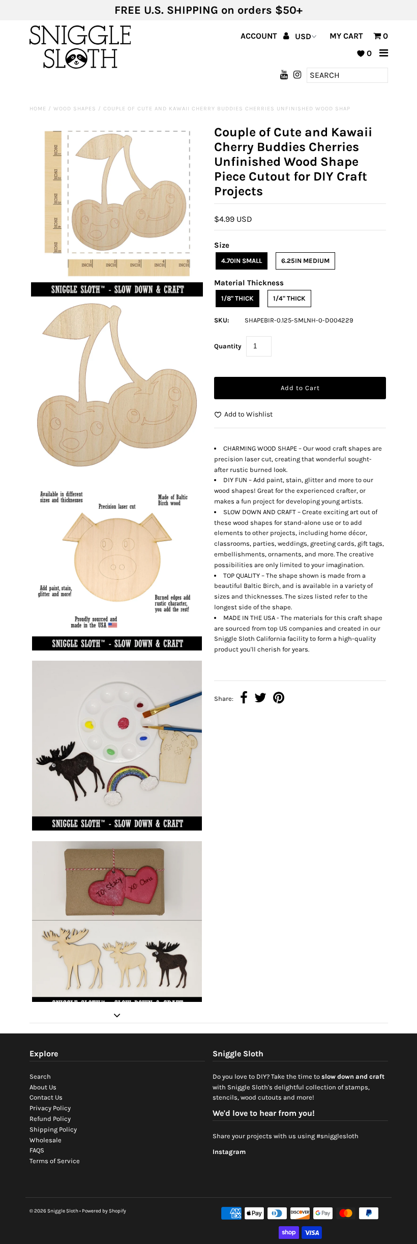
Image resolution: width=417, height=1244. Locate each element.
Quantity (228, 346)
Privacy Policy (50, 1108)
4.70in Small (241, 260)
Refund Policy (50, 1118)
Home (37, 108)
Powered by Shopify (104, 1211)
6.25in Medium (305, 260)
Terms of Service (54, 1161)
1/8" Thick (237, 298)
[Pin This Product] (278, 699)
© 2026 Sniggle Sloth (53, 1211)
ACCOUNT (260, 36)
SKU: (221, 320)
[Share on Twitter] (260, 699)
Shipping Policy (53, 1129)
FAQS (36, 1150)
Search (40, 1076)
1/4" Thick (289, 298)
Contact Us (46, 1097)
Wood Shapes (74, 108)
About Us (42, 1087)
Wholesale (45, 1140)
